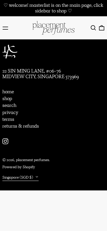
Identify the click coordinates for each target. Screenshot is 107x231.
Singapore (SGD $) (18, 177)
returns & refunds (20, 126)
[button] (93, 28)
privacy (10, 112)
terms (8, 119)
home (8, 92)
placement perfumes (32, 159)
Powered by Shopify (18, 166)
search (9, 105)
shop (7, 98)
